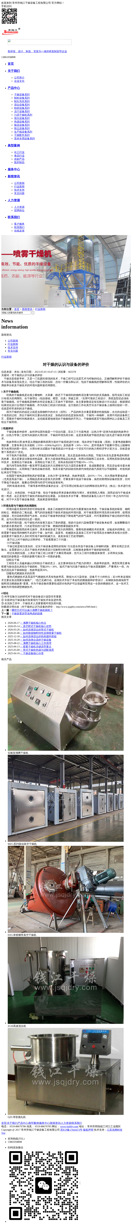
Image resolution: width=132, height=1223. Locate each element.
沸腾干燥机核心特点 (33, 622)
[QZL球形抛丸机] (66, 1114)
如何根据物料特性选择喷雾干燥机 (41, 633)
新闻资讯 (14, 176)
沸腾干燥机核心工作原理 (35, 643)
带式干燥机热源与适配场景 (37, 650)
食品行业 (19, 155)
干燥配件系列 (22, 135)
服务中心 (14, 169)
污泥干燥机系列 (23, 114)
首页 (11, 63)
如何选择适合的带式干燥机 (37, 629)
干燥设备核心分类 (32, 653)
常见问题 (19, 193)
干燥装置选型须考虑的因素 (27, 613)
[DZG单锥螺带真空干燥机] (66, 932)
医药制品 (19, 162)
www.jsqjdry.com (69, 1126)
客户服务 (19, 224)
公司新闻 (19, 183)
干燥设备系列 (22, 94)
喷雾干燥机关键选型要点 (35, 646)
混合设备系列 (22, 104)
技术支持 (19, 190)
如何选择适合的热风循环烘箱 (38, 636)
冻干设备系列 (22, 111)
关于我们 (14, 71)
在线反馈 (19, 230)
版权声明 (88, 1129)
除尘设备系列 (22, 128)
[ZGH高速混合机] (66, 1023)
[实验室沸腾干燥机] (66, 749)
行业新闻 (19, 186)
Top (3, 1133)
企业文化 (19, 81)
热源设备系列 (22, 121)
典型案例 (14, 145)
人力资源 (14, 200)
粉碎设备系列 (22, 108)
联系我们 (14, 217)
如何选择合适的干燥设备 (35, 639)
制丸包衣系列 (22, 101)
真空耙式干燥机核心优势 (35, 626)
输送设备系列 (22, 125)
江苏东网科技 (114, 1129)
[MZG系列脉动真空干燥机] (66, 841)
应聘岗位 (19, 210)
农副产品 (19, 159)
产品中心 (14, 88)
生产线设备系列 (23, 131)
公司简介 (19, 77)
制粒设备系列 (22, 98)
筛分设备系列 (22, 118)
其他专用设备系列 (24, 138)
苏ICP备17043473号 (71, 1129)
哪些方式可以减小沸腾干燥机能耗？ (32, 610)
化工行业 (19, 152)
